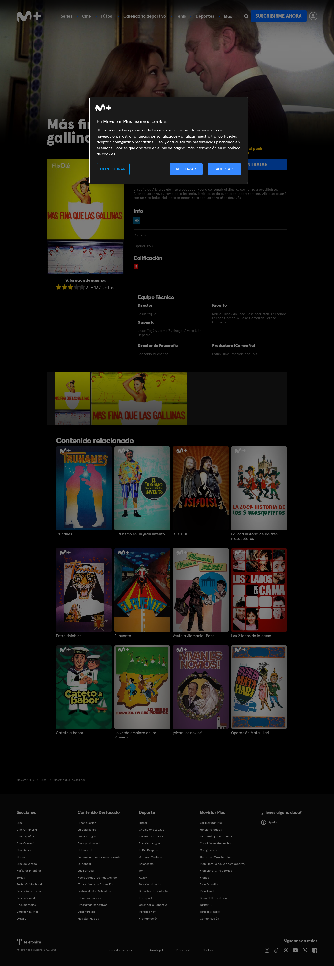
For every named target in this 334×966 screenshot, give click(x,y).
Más (228, 16)
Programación (148, 918)
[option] (73, 398)
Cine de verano (27, 864)
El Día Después (148, 850)
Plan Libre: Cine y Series (216, 870)
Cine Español (25, 836)
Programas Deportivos (92, 905)
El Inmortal (85, 850)
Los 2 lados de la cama (251, 636)
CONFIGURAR (113, 169)
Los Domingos (87, 836)
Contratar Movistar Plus (215, 857)
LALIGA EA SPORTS (151, 836)
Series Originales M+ (30, 884)
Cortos (21, 857)
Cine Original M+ (28, 829)
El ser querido (87, 823)
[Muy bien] (82, 287)
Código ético (208, 850)
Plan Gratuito (209, 884)
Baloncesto (146, 864)
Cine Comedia (26, 843)
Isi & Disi (180, 534)
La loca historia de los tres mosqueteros (254, 536)
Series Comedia (27, 898)
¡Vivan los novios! (187, 733)
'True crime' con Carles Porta (97, 884)
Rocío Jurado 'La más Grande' (98, 877)
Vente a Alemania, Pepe (194, 636)
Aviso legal (156, 950)
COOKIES (208, 950)
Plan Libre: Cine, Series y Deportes (222, 864)
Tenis (181, 16)
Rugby (143, 877)
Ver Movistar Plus (211, 823)
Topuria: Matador (150, 884)
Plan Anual (207, 891)
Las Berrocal (86, 870)
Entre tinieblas (68, 636)
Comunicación (209, 918)
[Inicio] (29, 16)
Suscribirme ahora (278, 16)
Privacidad (183, 950)
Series (66, 16)
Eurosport (145, 898)
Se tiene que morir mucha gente (99, 857)
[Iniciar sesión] (313, 16)
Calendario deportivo (144, 16)
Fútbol (107, 16)
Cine (86, 16)
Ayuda (272, 822)
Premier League (149, 843)
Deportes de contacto (153, 891)
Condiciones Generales (215, 843)
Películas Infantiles (29, 870)
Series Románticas (29, 891)
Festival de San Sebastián (94, 891)
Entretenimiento (27, 911)
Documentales (26, 905)
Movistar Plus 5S (88, 918)
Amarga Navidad (89, 843)
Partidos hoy (147, 911)
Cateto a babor (69, 733)
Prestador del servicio (122, 950)
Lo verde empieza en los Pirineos (135, 735)
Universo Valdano (150, 857)
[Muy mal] (58, 287)
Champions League (151, 829)
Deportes (205, 16)
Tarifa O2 (206, 905)
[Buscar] (246, 16)
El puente (122, 636)
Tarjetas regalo (210, 911)
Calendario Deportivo (153, 905)
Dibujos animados (89, 898)
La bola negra (87, 829)
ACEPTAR (224, 169)
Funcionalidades (211, 829)
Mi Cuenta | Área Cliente (216, 836)
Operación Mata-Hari (250, 733)
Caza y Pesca (86, 911)
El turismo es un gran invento (139, 534)
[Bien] (76, 287)
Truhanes (64, 534)
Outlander (84, 864)
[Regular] (70, 287)
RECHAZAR (186, 169)
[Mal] (64, 287)
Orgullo (21, 918)
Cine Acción (24, 850)
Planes (204, 877)
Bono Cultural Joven (213, 898)
